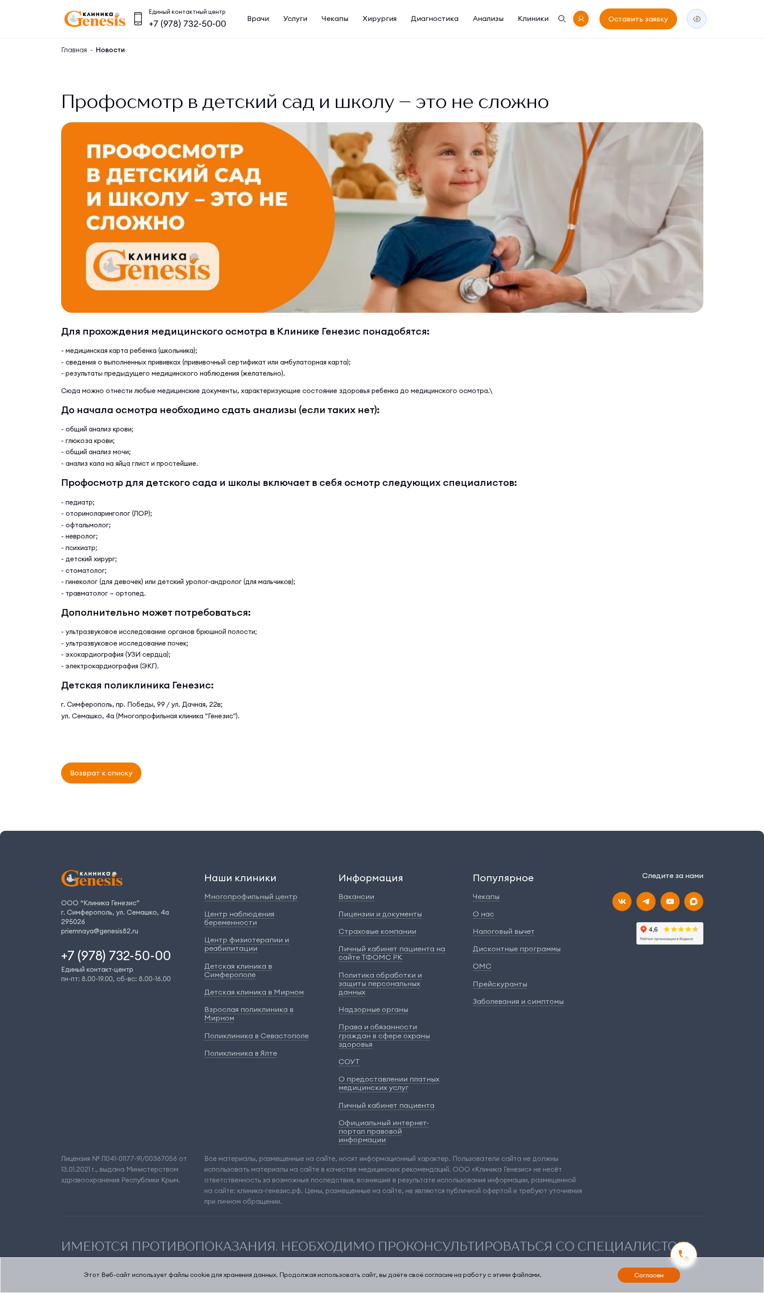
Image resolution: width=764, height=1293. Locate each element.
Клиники (533, 18)
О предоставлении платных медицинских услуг (389, 1083)
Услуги (295, 18)
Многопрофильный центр (250, 896)
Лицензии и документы (380, 913)
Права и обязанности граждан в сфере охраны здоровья (384, 1035)
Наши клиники (240, 877)
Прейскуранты (500, 983)
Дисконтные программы (517, 948)
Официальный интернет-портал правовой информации (384, 1131)
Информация (371, 877)
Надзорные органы (373, 1009)
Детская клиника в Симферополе (238, 970)
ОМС (482, 965)
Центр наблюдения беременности (239, 918)
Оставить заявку (638, 18)
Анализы (488, 18)
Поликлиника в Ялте (240, 1052)
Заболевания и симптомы (518, 1001)
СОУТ (349, 1061)
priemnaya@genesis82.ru (99, 931)
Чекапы (335, 18)
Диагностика (434, 18)
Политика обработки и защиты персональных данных (380, 983)
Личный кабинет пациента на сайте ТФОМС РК (392, 952)
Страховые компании (377, 931)
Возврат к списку (101, 772)
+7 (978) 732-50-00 (187, 23)
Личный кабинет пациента (386, 1105)
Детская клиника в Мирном (254, 991)
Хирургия (379, 18)
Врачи (258, 18)
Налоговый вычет (504, 931)
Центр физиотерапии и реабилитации (246, 944)
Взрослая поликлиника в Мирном (248, 1013)
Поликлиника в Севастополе (256, 1035)
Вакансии (356, 896)
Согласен (649, 1275)
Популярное (503, 877)
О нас (483, 913)
